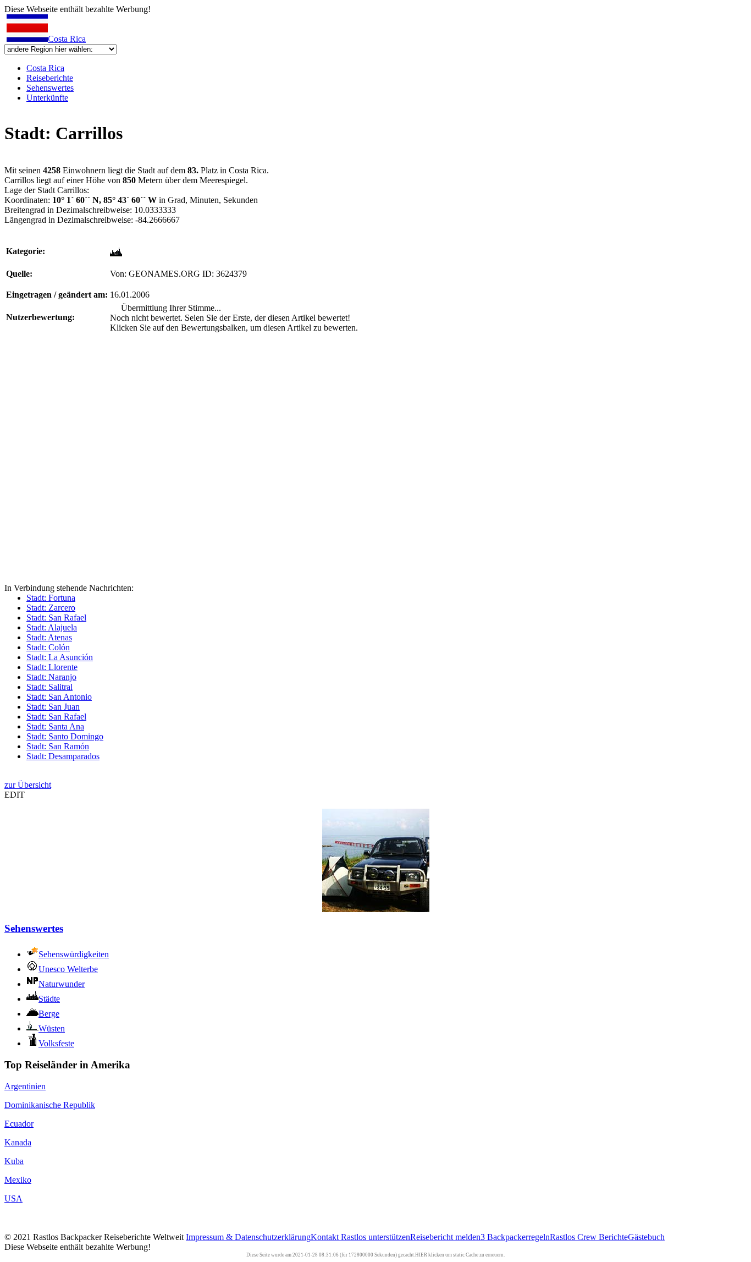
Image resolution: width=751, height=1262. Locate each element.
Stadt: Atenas (49, 637)
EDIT (14, 794)
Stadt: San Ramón (57, 746)
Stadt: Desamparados (63, 756)
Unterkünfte (47, 97)
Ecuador (19, 1123)
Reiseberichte (49, 78)
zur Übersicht (27, 784)
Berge (48, 1013)
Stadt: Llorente (52, 667)
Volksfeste (56, 1043)
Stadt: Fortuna (50, 597)
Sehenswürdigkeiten (73, 954)
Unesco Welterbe (68, 969)
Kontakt (326, 1237)
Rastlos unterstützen (375, 1237)
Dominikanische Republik (49, 1105)
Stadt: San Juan (53, 706)
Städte (49, 998)
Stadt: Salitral (49, 687)
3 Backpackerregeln (515, 1237)
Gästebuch (646, 1237)
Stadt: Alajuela (51, 627)
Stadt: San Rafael (56, 617)
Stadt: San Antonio (59, 696)
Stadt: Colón (48, 647)
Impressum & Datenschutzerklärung (248, 1237)
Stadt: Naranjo (51, 677)
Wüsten (51, 1028)
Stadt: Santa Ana (55, 726)
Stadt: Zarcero (50, 607)
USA (13, 1198)
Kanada (17, 1142)
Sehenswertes (50, 87)
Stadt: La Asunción (59, 657)
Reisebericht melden (445, 1237)
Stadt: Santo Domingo (64, 736)
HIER (421, 1255)
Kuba (14, 1161)
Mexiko (17, 1179)
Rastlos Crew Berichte (589, 1237)
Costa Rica (67, 38)
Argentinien (25, 1086)
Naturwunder (61, 984)
